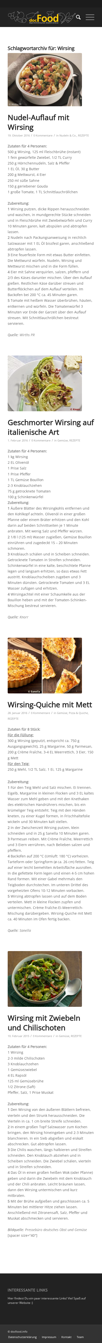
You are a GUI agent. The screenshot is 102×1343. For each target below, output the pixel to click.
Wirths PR (27, 334)
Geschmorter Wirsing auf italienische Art (51, 427)
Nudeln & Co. (67, 135)
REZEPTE (83, 135)
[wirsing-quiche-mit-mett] (45, 665)
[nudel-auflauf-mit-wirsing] (45, 79)
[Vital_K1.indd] (45, 383)
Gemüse (62, 440)
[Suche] (76, 17)
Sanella (25, 930)
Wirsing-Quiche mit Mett (50, 704)
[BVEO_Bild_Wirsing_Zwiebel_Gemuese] (45, 979)
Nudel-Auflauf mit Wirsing (38, 122)
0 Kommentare (42, 135)
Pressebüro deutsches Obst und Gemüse (56, 1229)
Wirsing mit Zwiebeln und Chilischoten (44, 1023)
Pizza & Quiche (78, 713)
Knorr (24, 617)
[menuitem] (76, 17)
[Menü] (87, 17)
